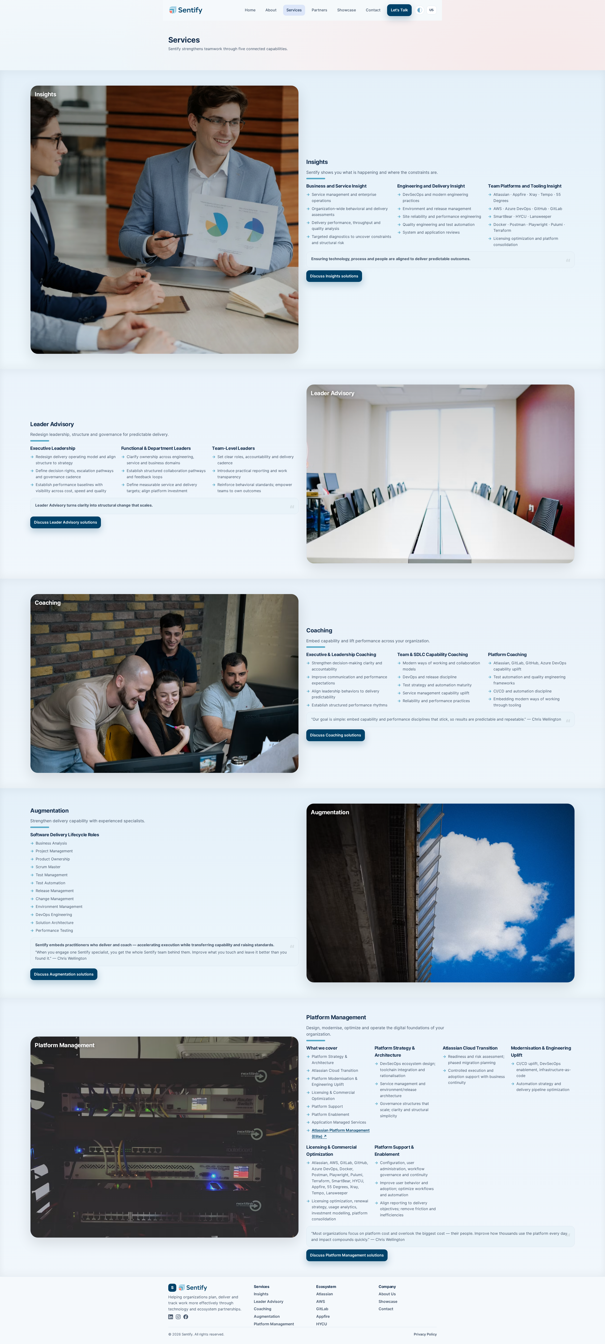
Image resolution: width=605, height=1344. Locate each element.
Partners (319, 10)
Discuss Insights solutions (334, 276)
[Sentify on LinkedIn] (170, 1316)
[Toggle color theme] (419, 10)
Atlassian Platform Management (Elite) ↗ (341, 1133)
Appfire (323, 1316)
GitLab (322, 1308)
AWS (320, 1301)
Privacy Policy (425, 1334)
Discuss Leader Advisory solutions (65, 522)
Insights (261, 1293)
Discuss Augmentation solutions (64, 974)
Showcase (346, 10)
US (431, 10)
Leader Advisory (268, 1301)
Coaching (262, 1308)
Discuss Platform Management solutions (347, 1255)
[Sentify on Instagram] (178, 1316)
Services (294, 10)
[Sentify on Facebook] (185, 1316)
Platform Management (274, 1324)
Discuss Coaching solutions (335, 735)
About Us (387, 1293)
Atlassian (324, 1293)
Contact (373, 10)
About (271, 10)
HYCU (321, 1324)
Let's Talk (399, 10)
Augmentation (267, 1316)
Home (250, 10)
